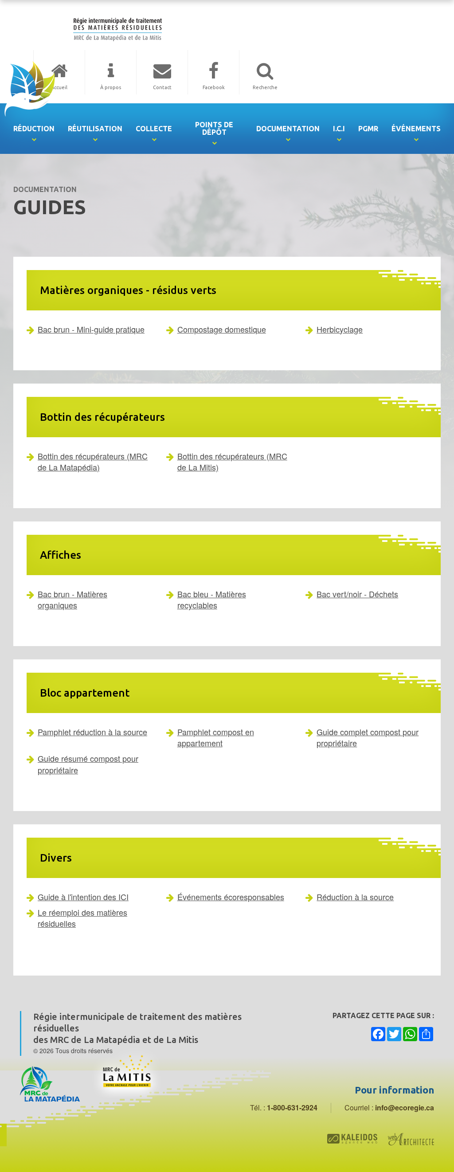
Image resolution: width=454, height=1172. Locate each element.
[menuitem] (34, 128)
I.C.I (339, 129)
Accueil (59, 87)
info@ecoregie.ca (404, 1107)
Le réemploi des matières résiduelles (82, 917)
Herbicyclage (340, 329)
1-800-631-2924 (292, 1107)
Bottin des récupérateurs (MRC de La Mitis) (232, 461)
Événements (416, 129)
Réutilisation (95, 129)
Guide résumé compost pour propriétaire (88, 764)
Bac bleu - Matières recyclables (211, 599)
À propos (110, 87)
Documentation (288, 129)
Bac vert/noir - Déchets (357, 594)
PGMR (368, 129)
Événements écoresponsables (230, 896)
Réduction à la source (355, 896)
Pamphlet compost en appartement (215, 737)
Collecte (154, 129)
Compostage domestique (221, 329)
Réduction (34, 129)
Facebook (214, 87)
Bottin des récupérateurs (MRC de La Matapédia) (93, 461)
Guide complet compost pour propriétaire (368, 737)
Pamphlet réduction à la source (92, 731)
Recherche (265, 87)
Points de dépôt (214, 128)
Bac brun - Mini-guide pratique (91, 329)
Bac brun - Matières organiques (72, 599)
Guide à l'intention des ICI (83, 896)
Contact (162, 87)
